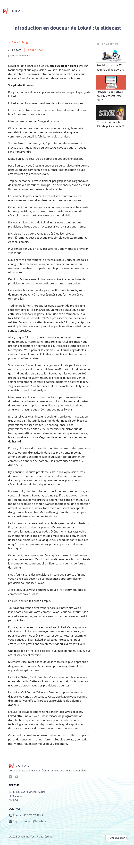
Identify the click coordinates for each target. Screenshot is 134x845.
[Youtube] (16, 776)
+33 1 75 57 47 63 (32, 815)
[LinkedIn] (10, 776)
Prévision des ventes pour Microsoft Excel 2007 (109, 96)
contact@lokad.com (35, 821)
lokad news (35, 50)
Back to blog (20, 42)
